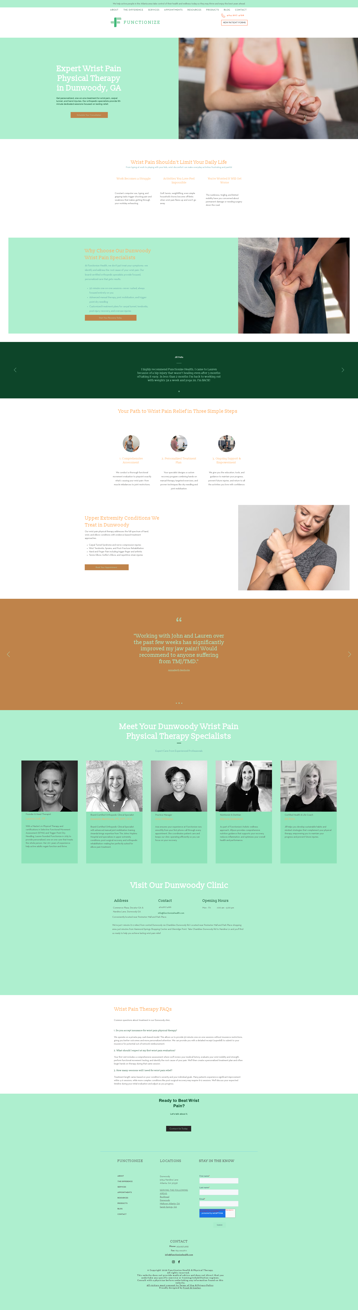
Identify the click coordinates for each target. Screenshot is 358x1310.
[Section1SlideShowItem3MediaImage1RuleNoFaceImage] (181, 703)
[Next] (343, 370)
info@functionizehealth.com (179, 1255)
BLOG (120, 1209)
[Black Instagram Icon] (173, 1262)
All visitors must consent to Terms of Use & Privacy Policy (180, 1285)
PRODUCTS (122, 1203)
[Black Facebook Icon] (179, 1262)
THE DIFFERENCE (125, 1181)
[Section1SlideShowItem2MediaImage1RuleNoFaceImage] (179, 703)
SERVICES (121, 1187)
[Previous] (15, 370)
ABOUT (120, 1176)
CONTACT (122, 1214)
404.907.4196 (182, 1246)
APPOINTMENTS (124, 1192)
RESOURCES (122, 1198)
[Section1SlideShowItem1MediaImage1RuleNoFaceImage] (179, 391)
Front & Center (192, 1288)
